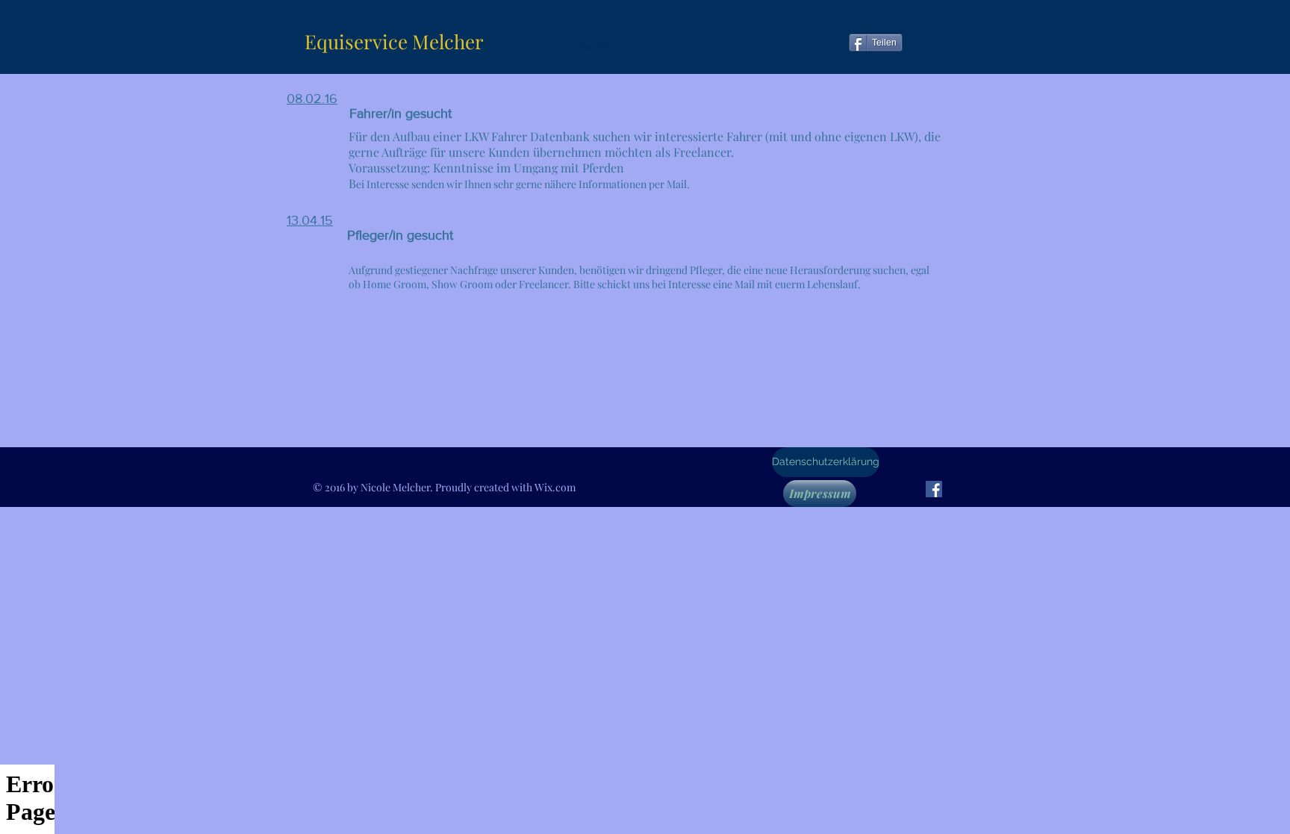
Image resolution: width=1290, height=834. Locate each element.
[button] (594, 46)
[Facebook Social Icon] (934, 489)
